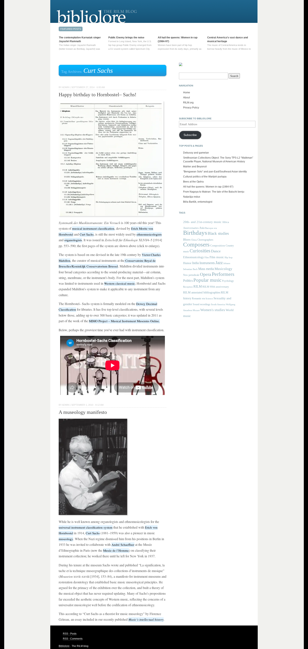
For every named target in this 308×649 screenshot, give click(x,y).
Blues (186, 239)
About (186, 97)
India (195, 263)
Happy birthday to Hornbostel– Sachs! (97, 94)
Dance (216, 251)
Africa (225, 222)
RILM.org (188, 102)
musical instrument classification (93, 228)
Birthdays (195, 232)
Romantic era (198, 298)
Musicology (223, 269)
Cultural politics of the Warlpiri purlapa (204, 176)
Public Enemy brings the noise (126, 37)
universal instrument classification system (86, 527)
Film (206, 257)
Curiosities (200, 250)
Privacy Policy (191, 107)
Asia (201, 227)
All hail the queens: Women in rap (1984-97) (208, 186)
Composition (217, 245)
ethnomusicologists (149, 234)
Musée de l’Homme (116, 550)
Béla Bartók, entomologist (197, 201)
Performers (223, 274)
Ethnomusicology (193, 257)
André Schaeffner (122, 544)
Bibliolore (64, 646)
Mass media (206, 269)
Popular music (207, 280)
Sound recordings (201, 304)
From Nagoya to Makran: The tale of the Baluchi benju (213, 191)
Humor (187, 263)
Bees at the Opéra (193, 181)
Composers (196, 244)
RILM (197, 286)
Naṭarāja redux (191, 196)
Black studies (218, 233)
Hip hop (229, 257)
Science (209, 298)
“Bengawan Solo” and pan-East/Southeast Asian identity (215, 171)
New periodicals (191, 275)
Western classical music (119, 283)
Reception (188, 287)
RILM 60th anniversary (215, 286)
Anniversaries (191, 227)
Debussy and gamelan (196, 152)
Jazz (219, 262)
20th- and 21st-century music (202, 222)
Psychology (228, 281)
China (194, 240)
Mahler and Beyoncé (195, 166)
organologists (73, 240)
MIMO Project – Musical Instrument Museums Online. (124, 321)
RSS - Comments (73, 638)
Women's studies (212, 310)
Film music (217, 257)
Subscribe (190, 135)
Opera (205, 274)
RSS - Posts (69, 633)
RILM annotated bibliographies (201, 292)
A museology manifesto (83, 412)
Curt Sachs (87, 234)
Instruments (207, 263)
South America (218, 304)
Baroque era (211, 228)
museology (66, 539)
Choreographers (205, 239)
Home (186, 92)
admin (65, 87)
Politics (188, 280)
